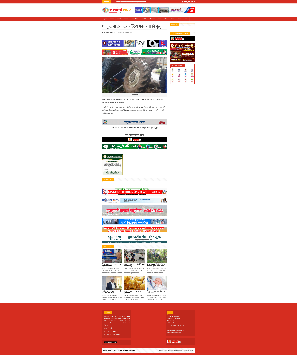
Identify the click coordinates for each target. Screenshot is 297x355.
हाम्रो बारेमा (110, 350)
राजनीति (119, 19)
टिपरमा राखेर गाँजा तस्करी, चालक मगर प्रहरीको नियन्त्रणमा (112, 265)
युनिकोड (120, 350)
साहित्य (165, 19)
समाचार (112, 19)
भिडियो (179, 19)
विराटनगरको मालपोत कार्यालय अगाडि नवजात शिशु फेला (156, 292)
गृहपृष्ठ (105, 19)
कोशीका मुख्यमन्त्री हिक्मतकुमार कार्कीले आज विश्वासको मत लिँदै (112, 292)
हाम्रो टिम (105, 350)
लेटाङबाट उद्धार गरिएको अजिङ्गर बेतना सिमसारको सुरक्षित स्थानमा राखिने (156, 265)
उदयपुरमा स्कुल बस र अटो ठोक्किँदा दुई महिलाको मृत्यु (134, 265)
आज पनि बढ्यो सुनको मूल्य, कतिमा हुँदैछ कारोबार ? (133, 292)
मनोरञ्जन (126, 19)
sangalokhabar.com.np (129, 350)
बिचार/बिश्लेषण (135, 19)
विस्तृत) (106, 325)
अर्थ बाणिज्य (152, 19)
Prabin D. (192, 350)
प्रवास (159, 19)
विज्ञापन (115, 350)
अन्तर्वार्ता (144, 19)
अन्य (186, 19)
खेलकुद (172, 19)
